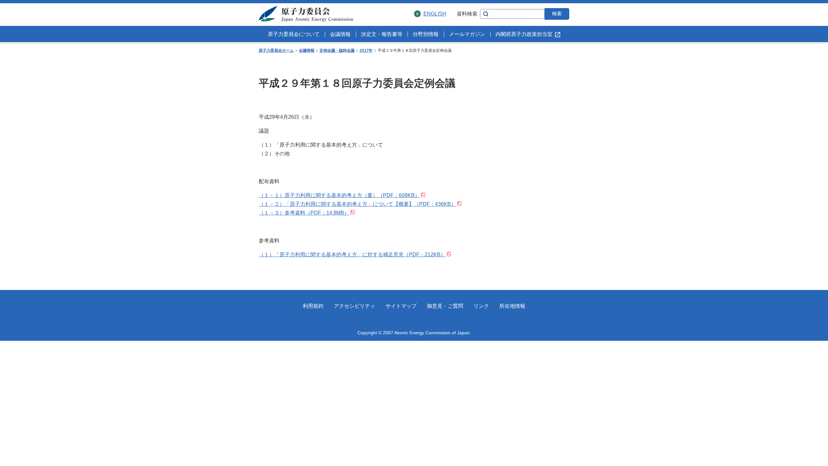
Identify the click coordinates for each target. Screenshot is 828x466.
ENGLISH (434, 14)
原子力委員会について (294, 34)
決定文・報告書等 (381, 34)
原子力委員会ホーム (276, 50)
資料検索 (467, 14)
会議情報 (340, 34)
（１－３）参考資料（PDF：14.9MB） (304, 213)
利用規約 (313, 306)
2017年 (366, 50)
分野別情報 (426, 34)
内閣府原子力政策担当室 (524, 34)
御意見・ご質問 (445, 306)
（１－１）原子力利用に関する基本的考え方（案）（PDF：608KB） (339, 195)
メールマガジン (467, 34)
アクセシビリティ (354, 306)
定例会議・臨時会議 (337, 50)
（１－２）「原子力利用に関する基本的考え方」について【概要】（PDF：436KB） (357, 204)
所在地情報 (512, 306)
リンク (481, 306)
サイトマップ (401, 306)
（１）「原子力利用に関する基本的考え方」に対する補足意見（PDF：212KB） (352, 254)
